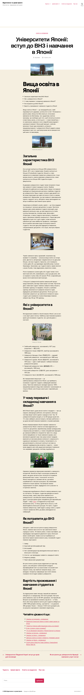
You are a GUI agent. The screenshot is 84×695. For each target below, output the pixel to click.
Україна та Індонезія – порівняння (37, 619)
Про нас (75, 4)
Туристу (47, 4)
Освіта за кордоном (66, 4)
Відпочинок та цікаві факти (12, 2)
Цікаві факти (55, 4)
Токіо (34, 501)
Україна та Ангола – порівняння (36, 633)
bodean (38, 57)
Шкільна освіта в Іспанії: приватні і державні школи (42, 638)
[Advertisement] (42, 17)
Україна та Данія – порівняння (36, 640)
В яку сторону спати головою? (36, 628)
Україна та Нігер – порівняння (36, 635)
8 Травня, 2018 (47, 57)
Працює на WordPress (29, 691)
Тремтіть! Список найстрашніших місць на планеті (42, 626)
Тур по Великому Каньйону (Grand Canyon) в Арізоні (43, 631)
